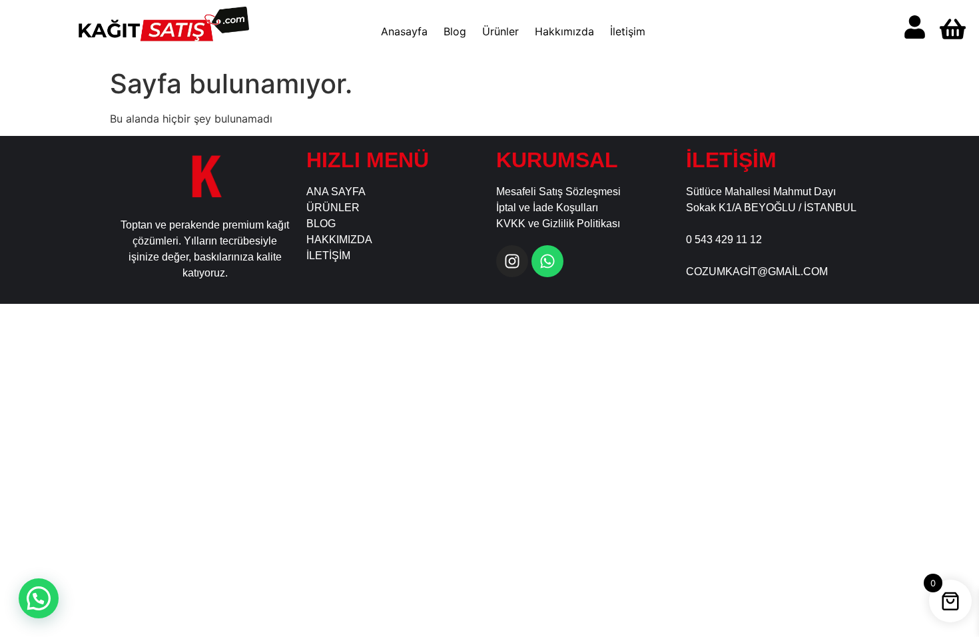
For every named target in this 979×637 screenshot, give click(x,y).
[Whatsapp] (547, 261)
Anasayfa (404, 31)
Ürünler (500, 31)
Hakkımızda (564, 31)
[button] (39, 598)
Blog (455, 31)
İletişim (627, 31)
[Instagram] (512, 261)
